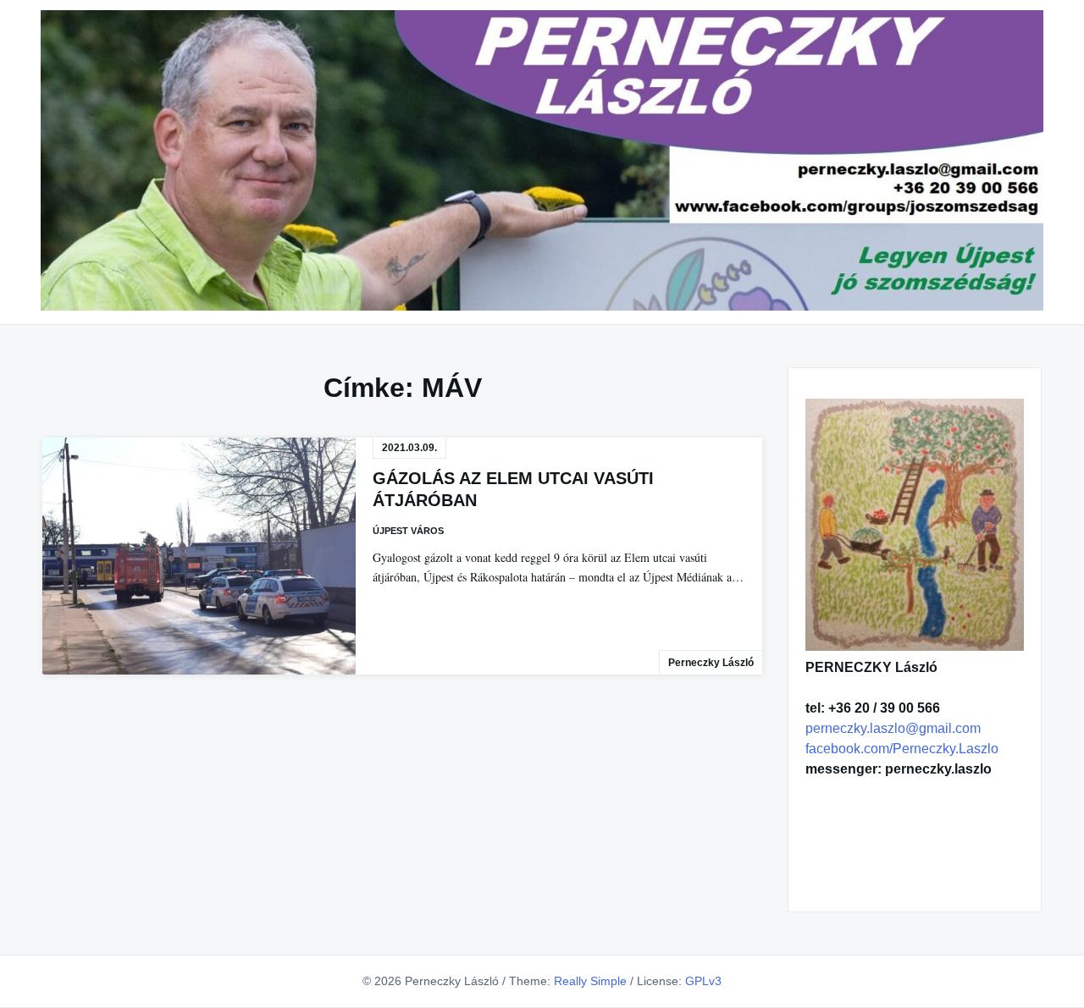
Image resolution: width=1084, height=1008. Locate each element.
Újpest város (408, 531)
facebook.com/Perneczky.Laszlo (901, 748)
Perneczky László (711, 663)
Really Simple (590, 981)
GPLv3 (703, 981)
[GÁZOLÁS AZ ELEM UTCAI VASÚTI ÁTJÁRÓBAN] (199, 556)
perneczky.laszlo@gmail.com (893, 728)
